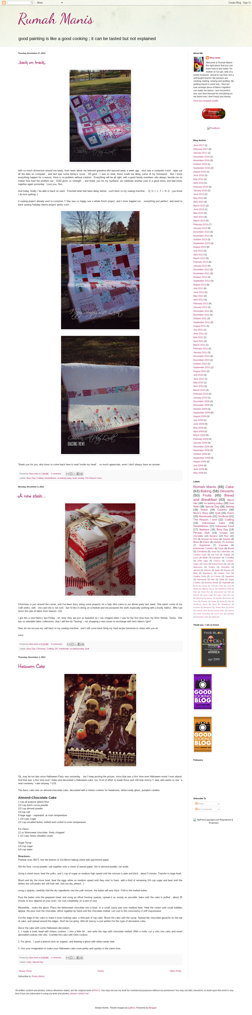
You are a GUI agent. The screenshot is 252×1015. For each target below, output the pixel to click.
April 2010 (198, 386)
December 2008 (201, 446)
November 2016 (201, 160)
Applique (204, 529)
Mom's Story (200, 512)
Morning (199, 598)
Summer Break (211, 582)
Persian (204, 601)
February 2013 (200, 262)
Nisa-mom (215, 58)
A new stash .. (31, 495)
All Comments (205, 809)
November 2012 (201, 273)
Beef (195, 573)
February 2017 (200, 149)
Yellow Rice (220, 607)
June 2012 (198, 292)
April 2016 (198, 183)
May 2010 (198, 382)
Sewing (81, 478)
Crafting (39, 478)
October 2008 (200, 454)
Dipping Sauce (208, 589)
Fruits (207, 495)
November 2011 (201, 315)
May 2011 (198, 337)
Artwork (227, 570)
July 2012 (198, 288)
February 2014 (200, 224)
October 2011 (200, 318)
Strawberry (225, 604)
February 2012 (200, 303)
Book (195, 586)
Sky (229, 601)
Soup (220, 548)
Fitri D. (97, 990)
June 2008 (198, 469)
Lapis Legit (208, 595)
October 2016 (200, 164)
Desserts (227, 491)
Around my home (210, 539)
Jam (229, 564)
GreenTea (205, 592)
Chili (213, 586)
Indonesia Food (224, 526)
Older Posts (175, 971)
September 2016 (201, 168)
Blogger (153, 1008)
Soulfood (223, 516)
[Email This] (67, 474)
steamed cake (202, 617)
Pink (213, 579)
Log (232, 595)
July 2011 (198, 329)
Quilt (75, 478)
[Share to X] (74, 474)
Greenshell (218, 592)
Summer (229, 542)
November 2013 (201, 236)
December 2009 (201, 401)
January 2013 (200, 266)
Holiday (227, 555)
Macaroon (197, 567)
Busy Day (31, 478)
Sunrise (196, 607)
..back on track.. (32, 62)
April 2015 (198, 202)
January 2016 (200, 190)
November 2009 (201, 405)
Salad (221, 579)
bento (231, 607)
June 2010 (198, 379)
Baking (206, 491)
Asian (213, 551)
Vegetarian (204, 545)
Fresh (205, 564)
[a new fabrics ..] (100, 596)
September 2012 (201, 281)
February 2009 (200, 439)
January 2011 (200, 352)
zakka (213, 617)
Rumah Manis (55, 18)
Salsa (213, 601)
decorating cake (217, 611)
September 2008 (201, 458)
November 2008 (201, 450)
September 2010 (201, 367)
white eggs (202, 561)
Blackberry (208, 573)
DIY (56, 649)
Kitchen (217, 542)
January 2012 (200, 307)
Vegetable (226, 582)
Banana (214, 536)
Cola (229, 586)
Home (101, 971)
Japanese (229, 576)
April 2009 (198, 431)
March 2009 (199, 435)
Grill (229, 592)
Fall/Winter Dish (224, 589)
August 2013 (199, 247)
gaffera (131, 1008)
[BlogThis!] (71, 474)
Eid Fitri (214, 555)
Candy (204, 586)
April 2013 (198, 254)
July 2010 (198, 375)
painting (230, 614)
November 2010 (201, 360)
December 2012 (201, 269)
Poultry (212, 567)
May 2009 (198, 428)
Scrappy (223, 533)
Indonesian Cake (213, 522)
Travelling (229, 558)
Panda (228, 598)
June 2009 (198, 424)
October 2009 (200, 409)
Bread (231, 548)
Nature (209, 598)
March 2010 (199, 390)
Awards (226, 539)
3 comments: (57, 644)
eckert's (230, 611)
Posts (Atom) (38, 976)
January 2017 (200, 153)
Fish (195, 592)
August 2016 (199, 171)
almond (196, 570)
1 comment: (56, 474)
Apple (217, 570)
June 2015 (198, 194)
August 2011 (199, 326)
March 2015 (199, 205)
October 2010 (200, 363)
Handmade (64, 649)
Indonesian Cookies (203, 548)
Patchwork (201, 579)
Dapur (206, 542)
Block (196, 542)
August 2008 (199, 461)
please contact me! (79, 993)
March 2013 (199, 258)
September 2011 (201, 322)
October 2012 (200, 277)
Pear (195, 601)
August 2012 (199, 284)
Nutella (219, 598)
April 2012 (198, 299)
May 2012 (198, 296)
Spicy (214, 604)
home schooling (203, 614)
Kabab (196, 595)
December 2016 (201, 156)
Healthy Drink (199, 576)
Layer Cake (222, 595)
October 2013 (200, 239)
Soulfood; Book (200, 604)
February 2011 (200, 348)
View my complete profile (205, 101)
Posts (201, 803)
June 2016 (198, 175)
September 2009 (201, 412)
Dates (195, 589)
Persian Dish (201, 532)
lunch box (218, 614)
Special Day (37, 962)
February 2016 (200, 187)
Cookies (222, 509)
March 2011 (199, 345)
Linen (195, 558)
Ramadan (216, 558)
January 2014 (200, 228)
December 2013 (201, 232)
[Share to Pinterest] (81, 474)
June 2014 (198, 209)
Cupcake (223, 545)
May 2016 (198, 179)
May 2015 (198, 198)
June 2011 (198, 333)
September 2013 (201, 243)
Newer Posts (25, 971)
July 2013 (198, 250)
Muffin (205, 558)
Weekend (207, 607)
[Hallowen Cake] (100, 767)
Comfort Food (199, 555)
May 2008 (198, 473)
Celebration (225, 551)
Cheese (216, 561)
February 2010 (200, 394)
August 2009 (199, 416)
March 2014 (199, 220)
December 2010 (201, 356)
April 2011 (198, 341)
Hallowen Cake (31, 666)
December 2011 (201, 311)
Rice (226, 536)
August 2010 (199, 371)
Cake (29, 962)
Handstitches (50, 478)
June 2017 (198, 145)
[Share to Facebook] (78, 474)
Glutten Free (224, 573)
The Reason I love (93, 478)
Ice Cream (216, 576)
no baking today (64, 478)
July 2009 (198, 420)
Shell (222, 601)
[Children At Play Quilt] (100, 162)
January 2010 (200, 397)
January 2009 (200, 442)
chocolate (198, 536)
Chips (220, 586)
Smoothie (225, 567)
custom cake (201, 611)
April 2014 (198, 217)
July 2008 (198, 465)
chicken (207, 570)
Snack (204, 509)
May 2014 (198, 213)
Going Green (217, 564)
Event (230, 512)
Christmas (41, 649)
